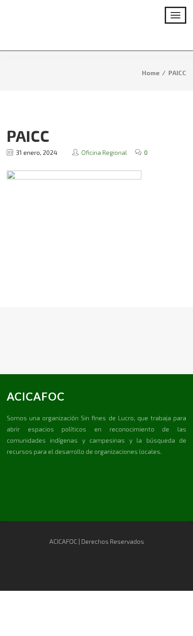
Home (151, 73)
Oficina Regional (104, 152)
